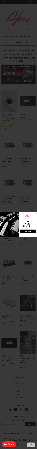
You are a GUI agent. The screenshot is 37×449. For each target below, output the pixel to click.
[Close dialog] (36, 213)
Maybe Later (28, 234)
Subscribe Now (28, 231)
